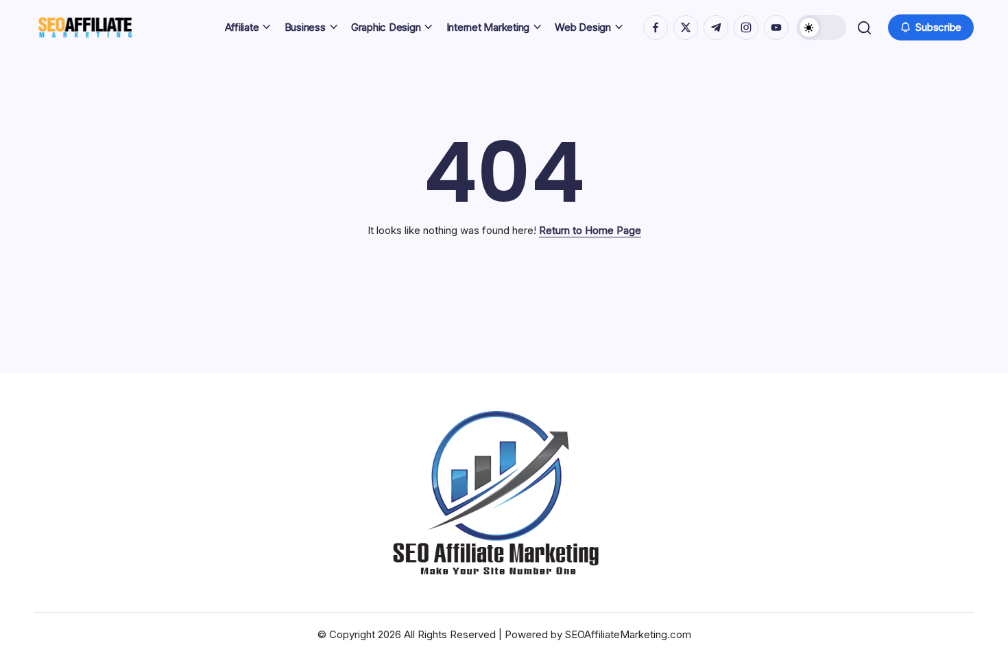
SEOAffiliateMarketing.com (628, 634)
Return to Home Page (590, 230)
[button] (821, 27)
